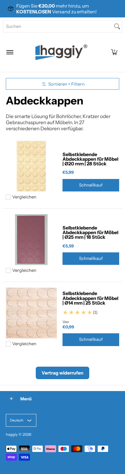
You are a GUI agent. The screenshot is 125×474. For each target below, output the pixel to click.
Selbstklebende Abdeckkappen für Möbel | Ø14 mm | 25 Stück (90, 298)
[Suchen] (117, 26)
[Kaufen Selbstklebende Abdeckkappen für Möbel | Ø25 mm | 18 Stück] (31, 239)
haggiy (12, 434)
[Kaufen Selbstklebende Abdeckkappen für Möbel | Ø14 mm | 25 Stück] (31, 313)
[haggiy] (61, 52)
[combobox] (57, 26)
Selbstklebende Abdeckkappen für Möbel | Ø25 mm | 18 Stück (90, 232)
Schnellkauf (91, 185)
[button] (114, 52)
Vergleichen (24, 197)
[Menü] (9, 52)
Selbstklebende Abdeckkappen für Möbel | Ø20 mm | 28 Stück (90, 159)
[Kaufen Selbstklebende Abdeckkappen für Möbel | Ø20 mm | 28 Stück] (31, 166)
